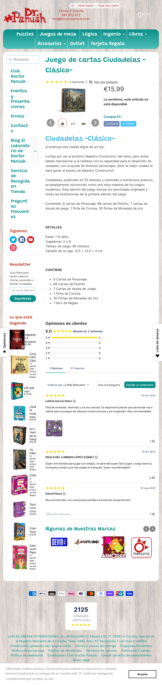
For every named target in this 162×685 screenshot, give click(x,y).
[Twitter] (13, 239)
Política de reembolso (27, 655)
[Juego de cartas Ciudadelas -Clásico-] (62, 123)
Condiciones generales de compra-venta (40, 646)
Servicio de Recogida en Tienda (20, 181)
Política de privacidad (28, 650)
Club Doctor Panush (18, 76)
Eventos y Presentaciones (20, 99)
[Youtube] (30, 239)
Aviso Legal (81, 660)
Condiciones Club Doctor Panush (72, 655)
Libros (138, 35)
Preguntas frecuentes (136, 646)
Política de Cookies (135, 650)
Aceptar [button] (142, 674)
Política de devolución (65, 650)
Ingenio (114, 35)
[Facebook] (21, 239)
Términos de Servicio (101, 650)
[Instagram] (13, 247)
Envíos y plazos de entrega (95, 646)
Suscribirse (22, 298)
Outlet (77, 43)
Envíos (17, 116)
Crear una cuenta (108, 6)
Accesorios (52, 44)
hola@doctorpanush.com (71, 18)
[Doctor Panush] (25, 14)
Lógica (89, 34)
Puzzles (25, 34)
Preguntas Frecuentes (20, 209)
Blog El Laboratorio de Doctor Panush (25, 151)
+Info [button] (58, 678)
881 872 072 (71, 15)
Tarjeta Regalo (108, 43)
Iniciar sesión (86, 6)
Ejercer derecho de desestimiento (126, 655)
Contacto (19, 128)
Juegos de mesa (58, 34)
